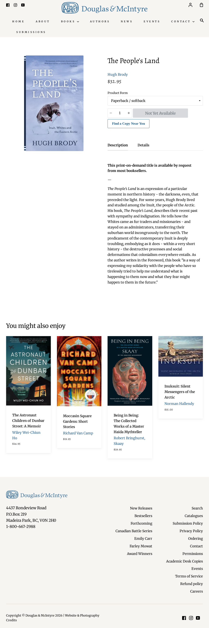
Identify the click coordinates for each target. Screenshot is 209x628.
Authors (100, 21)
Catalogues (194, 516)
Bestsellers (143, 516)
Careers (196, 591)
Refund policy (191, 584)
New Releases (141, 508)
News (127, 21)
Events (152, 21)
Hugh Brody (118, 74)
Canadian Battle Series (134, 531)
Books (69, 21)
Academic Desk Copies (184, 561)
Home (18, 21)
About (43, 21)
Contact (181, 21)
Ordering (195, 538)
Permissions (192, 553)
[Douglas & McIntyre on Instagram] (191, 618)
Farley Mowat (141, 546)
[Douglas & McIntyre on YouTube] (198, 618)
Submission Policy (188, 523)
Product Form (118, 93)
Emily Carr (143, 538)
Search (197, 508)
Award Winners (139, 553)
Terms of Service (189, 576)
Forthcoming (141, 523)
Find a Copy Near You (128, 123)
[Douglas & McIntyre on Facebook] (184, 618)
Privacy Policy (191, 531)
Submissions (31, 32)
